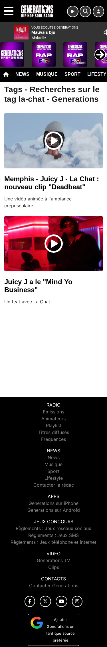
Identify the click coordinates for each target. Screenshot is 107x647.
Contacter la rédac (53, 485)
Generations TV (53, 560)
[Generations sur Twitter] (45, 601)
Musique (47, 74)
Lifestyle (54, 478)
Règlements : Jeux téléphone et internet (53, 542)
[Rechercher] (85, 11)
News (22, 74)
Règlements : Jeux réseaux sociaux (53, 528)
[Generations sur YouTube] (61, 601)
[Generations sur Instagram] (77, 601)
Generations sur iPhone (53, 503)
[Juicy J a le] (54, 243)
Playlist (53, 425)
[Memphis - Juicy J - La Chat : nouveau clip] (54, 141)
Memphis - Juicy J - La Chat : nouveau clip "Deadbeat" (51, 183)
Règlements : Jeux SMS (53, 535)
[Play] (7, 50)
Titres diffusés (53, 432)
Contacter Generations (53, 585)
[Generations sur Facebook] (30, 601)
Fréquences (53, 439)
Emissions (53, 412)
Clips (53, 567)
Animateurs (53, 418)
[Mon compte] (98, 11)
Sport (72, 74)
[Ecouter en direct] (72, 11)
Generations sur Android (53, 510)
